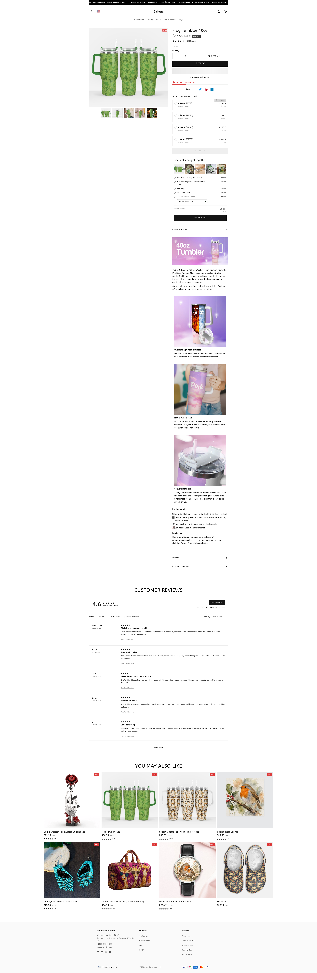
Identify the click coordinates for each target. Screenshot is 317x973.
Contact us (143, 936)
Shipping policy (187, 945)
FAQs (141, 945)
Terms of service (188, 941)
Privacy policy (187, 936)
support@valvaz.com (105, 947)
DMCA (141, 950)
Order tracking (144, 941)
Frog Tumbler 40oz (127, 640)
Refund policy (187, 955)
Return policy (187, 950)
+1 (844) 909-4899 (104, 944)
